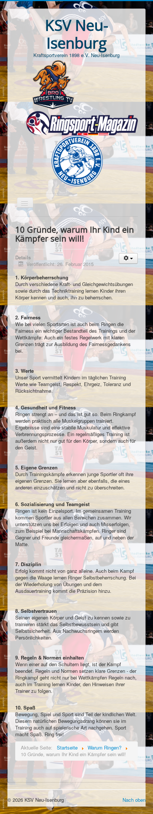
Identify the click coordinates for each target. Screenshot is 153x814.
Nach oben (134, 799)
